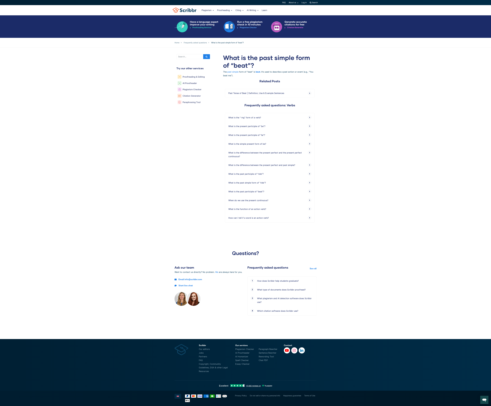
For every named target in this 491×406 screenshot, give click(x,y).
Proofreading (223, 10)
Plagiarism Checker (244, 349)
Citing (238, 10)
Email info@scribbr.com (190, 279)
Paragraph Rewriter (268, 349)
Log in (304, 2)
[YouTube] (287, 350)
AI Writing (252, 10)
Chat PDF (263, 360)
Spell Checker (242, 360)
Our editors (204, 349)
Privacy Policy (241, 395)
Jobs (201, 353)
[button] (484, 400)
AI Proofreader (242, 353)
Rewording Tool (266, 356)
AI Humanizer (241, 356)
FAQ (284, 2)
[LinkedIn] (302, 350)
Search (314, 2)
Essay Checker (242, 364)
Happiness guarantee (292, 395)
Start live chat (185, 285)
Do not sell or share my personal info (265, 395)
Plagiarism (207, 10)
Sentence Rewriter (267, 353)
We (216, 272)
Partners (203, 356)
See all (313, 268)
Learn (264, 10)
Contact (288, 345)
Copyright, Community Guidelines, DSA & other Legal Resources (213, 368)
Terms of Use (309, 395)
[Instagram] (294, 350)
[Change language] (178, 396)
